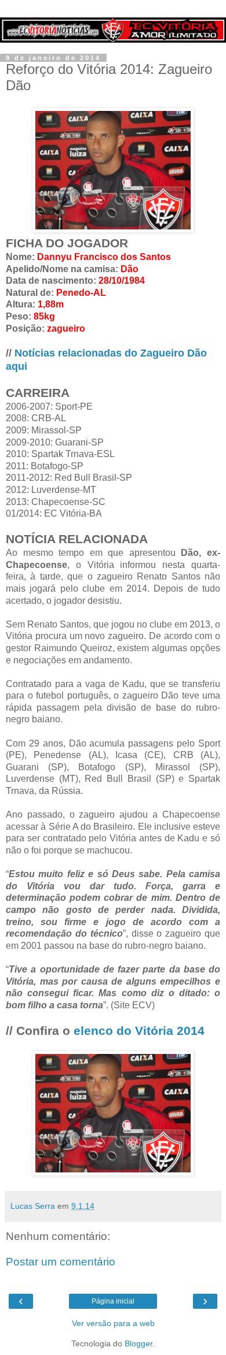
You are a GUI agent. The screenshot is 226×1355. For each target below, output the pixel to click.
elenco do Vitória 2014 (139, 1030)
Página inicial (113, 1301)
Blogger (138, 1343)
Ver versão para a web (113, 1323)
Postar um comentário (60, 1262)
